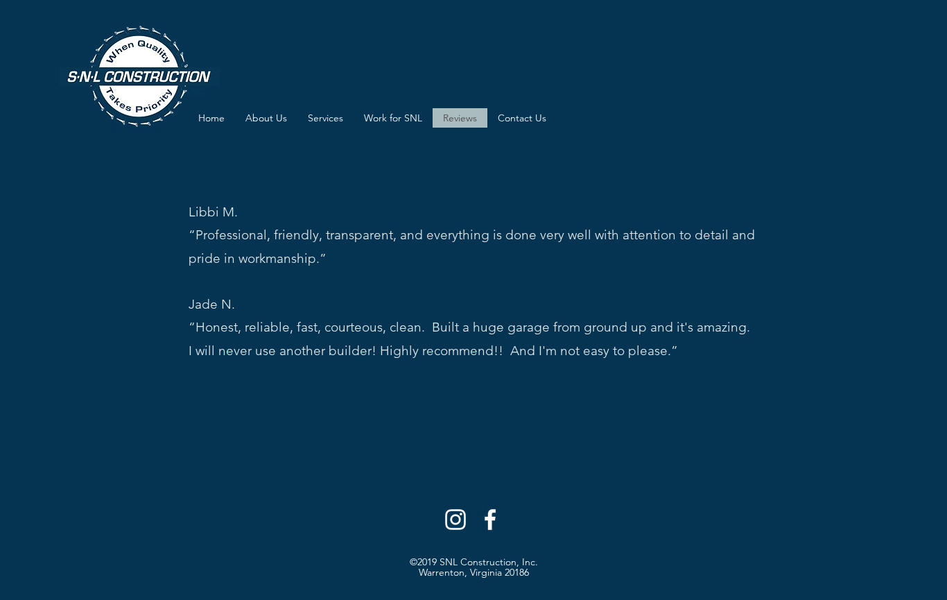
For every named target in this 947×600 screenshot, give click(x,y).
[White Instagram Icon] (455, 519)
